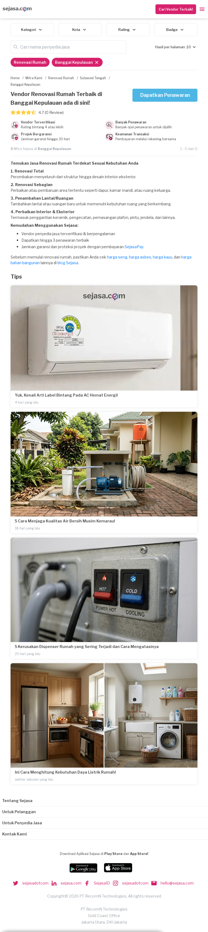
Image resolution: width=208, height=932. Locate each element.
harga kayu (162, 257)
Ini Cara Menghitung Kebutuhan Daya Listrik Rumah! (65, 772)
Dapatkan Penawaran (165, 95)
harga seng (117, 257)
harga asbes (140, 257)
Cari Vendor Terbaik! (176, 9)
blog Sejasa (67, 262)
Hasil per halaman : (171, 47)
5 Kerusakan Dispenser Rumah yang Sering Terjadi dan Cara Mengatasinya (87, 646)
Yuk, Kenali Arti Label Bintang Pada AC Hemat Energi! (66, 395)
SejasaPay (134, 246)
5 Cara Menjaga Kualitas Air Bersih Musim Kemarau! (65, 521)
